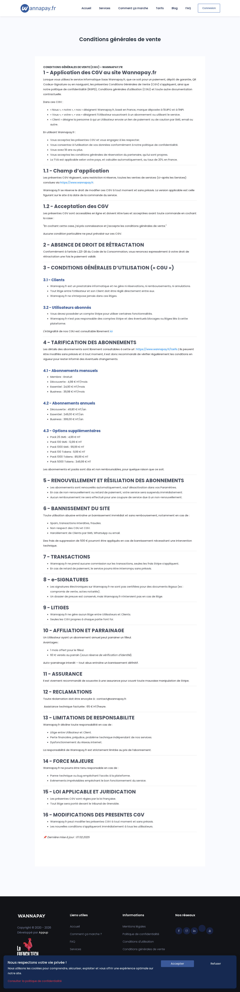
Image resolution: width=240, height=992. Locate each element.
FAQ (188, 8)
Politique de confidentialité (141, 934)
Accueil (86, 8)
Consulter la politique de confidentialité (35, 981)
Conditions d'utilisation (138, 941)
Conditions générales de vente (144, 949)
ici (111, 331)
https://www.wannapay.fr (76, 182)
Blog (175, 8)
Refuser (215, 964)
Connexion (209, 8)
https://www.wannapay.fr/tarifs (156, 349)
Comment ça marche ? (86, 934)
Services (104, 8)
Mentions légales (134, 926)
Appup (43, 932)
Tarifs (160, 8)
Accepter (177, 964)
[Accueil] (38, 8)
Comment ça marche (133, 8)
